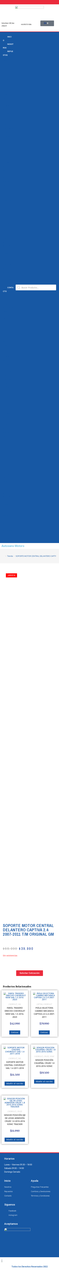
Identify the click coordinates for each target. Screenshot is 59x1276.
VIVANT (6, 204)
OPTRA (6, 155)
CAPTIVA (7, 98)
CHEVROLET (12, 1004)
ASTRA (6, 87)
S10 (4, 166)
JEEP (5, 234)
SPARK (6, 181)
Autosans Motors (12, 546)
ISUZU (6, 231)
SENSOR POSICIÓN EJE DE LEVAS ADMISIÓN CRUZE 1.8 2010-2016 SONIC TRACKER (14, 1119)
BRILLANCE (8, 64)
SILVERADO (8, 174)
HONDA (6, 223)
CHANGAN (7, 72)
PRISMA (6, 163)
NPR (5, 144)
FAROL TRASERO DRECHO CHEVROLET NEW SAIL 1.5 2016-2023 (15, 1012)
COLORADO (8, 102)
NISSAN (6, 253)
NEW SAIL (7, 136)
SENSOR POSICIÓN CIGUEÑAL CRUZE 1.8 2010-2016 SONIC (44, 1063)
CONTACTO (8, 289)
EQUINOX (7, 121)
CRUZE (6, 117)
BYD (5, 68)
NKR (5, 140)
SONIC (6, 178)
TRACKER (7, 189)
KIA (4, 238)
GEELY (5, 219)
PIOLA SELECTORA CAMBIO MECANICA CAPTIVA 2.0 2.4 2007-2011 (44, 1012)
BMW (5, 60)
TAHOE (6, 185)
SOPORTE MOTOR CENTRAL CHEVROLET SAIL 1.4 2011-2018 (14, 1065)
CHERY (6, 76)
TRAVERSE (8, 200)
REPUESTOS (8, 53)
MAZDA (6, 242)
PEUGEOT (7, 257)
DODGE (6, 212)
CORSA (6, 113)
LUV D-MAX (8, 129)
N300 (5, 132)
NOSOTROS (8, 46)
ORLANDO (7, 159)
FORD (5, 216)
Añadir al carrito (14, 1083)
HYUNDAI (7, 227)
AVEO (5, 91)
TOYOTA (6, 276)
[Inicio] (3, 556)
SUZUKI (6, 272)
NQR (5, 147)
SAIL (5, 170)
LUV (4, 125)
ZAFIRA (6, 208)
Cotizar (14, 1032)
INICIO (7, 38)
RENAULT (7, 261)
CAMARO (7, 94)
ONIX (5, 151)
